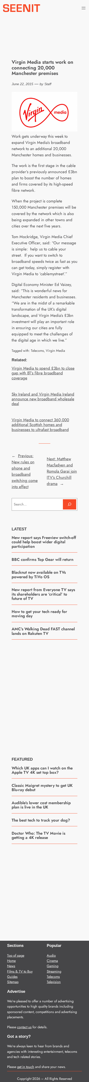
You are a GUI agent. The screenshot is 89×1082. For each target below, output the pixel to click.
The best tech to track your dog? (41, 820)
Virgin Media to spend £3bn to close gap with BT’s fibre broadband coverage (43, 373)
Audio (51, 955)
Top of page (15, 955)
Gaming (52, 966)
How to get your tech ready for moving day (39, 613)
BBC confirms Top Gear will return (42, 559)
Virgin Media (55, 350)
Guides (12, 976)
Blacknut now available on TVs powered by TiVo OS (39, 574)
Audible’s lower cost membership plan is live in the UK (41, 805)
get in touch (25, 1066)
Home (11, 960)
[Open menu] (83, 8)
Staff (47, 84)
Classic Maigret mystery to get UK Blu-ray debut (42, 787)
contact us (24, 1027)
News (11, 966)
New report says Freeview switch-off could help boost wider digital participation (44, 541)
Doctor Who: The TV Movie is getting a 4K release (38, 835)
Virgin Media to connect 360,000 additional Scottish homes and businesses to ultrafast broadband (40, 424)
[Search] (69, 504)
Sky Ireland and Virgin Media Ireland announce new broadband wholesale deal (43, 399)
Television (54, 981)
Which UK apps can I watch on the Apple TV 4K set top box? (42, 770)
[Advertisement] (44, 694)
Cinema (52, 960)
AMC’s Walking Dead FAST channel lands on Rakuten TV (43, 631)
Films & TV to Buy (20, 971)
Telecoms (37, 350)
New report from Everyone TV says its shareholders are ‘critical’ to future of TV (43, 594)
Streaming (54, 971)
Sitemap (13, 981)
